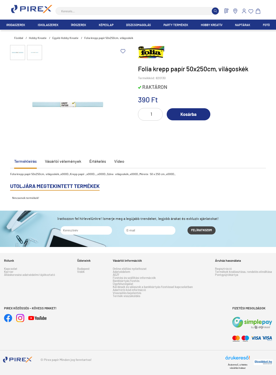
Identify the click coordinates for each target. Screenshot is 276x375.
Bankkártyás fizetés (126, 281)
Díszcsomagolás (138, 25)
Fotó (266, 25)
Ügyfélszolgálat (123, 284)
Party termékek (175, 25)
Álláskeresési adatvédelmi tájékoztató (29, 274)
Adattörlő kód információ (129, 290)
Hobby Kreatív (211, 25)
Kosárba (188, 114)
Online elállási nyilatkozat (130, 268)
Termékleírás (25, 162)
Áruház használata (228, 260)
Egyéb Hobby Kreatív (65, 38)
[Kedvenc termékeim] (251, 11)
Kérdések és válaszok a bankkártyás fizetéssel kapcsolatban (153, 287)
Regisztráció (223, 268)
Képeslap (106, 25)
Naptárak (242, 25)
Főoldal (18, 38)
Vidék (81, 271)
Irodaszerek (15, 25)
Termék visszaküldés (126, 296)
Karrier (9, 271)
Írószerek (78, 25)
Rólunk (9, 260)
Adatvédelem (121, 271)
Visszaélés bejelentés (127, 293)
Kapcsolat (10, 268)
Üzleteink (84, 260)
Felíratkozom (201, 230)
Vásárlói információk (127, 260)
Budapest (83, 268)
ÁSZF (116, 274)
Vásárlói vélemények (63, 162)
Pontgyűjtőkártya (226, 274)
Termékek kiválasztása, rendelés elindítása (243, 271)
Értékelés (97, 162)
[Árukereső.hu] (237, 359)
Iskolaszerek (48, 25)
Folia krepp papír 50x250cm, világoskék (108, 38)
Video (119, 162)
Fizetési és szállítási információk (134, 277)
